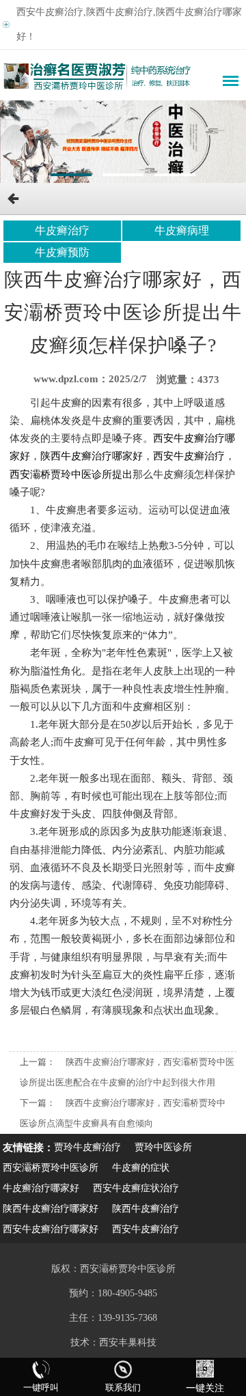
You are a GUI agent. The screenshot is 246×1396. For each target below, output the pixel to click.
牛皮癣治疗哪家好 (41, 1188)
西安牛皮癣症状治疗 (136, 1188)
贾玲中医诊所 (163, 1147)
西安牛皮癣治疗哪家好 (50, 1229)
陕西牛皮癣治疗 (145, 1208)
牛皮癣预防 (62, 252)
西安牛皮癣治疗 (145, 1229)
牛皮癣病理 (181, 230)
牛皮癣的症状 (140, 1168)
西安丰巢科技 (127, 1342)
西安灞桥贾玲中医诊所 (50, 1168)
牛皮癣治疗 (62, 230)
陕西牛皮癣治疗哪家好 (50, 1208)
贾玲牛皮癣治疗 (87, 1147)
